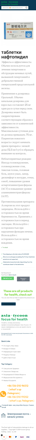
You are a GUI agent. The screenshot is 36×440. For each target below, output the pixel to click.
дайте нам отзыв (9, 358)
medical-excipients (9, 380)
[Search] (26, 7)
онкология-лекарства (10, 371)
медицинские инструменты (12, 377)
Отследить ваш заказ (10, 346)
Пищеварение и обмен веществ (14, 374)
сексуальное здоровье (11, 368)
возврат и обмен (9, 349)
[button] (7, 278)
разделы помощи (9, 355)
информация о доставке (12, 352)
